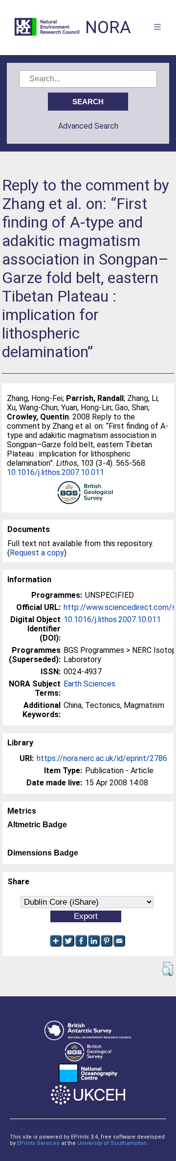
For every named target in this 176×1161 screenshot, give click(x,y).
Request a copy (37, 552)
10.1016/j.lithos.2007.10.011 (55, 472)
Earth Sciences (89, 683)
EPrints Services (38, 1143)
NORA (108, 28)
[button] (167, 969)
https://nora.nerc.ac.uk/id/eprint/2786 (102, 758)
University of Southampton (112, 1143)
